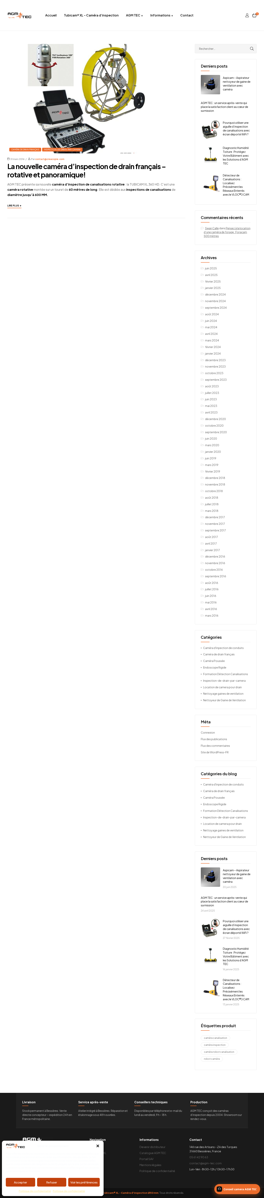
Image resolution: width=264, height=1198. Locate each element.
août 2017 (211, 537)
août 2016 (211, 582)
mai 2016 (211, 602)
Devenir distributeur (152, 1147)
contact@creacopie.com (49, 159)
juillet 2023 (212, 392)
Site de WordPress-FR (215, 752)
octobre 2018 (214, 491)
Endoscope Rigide (214, 667)
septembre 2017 (215, 530)
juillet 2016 (212, 589)
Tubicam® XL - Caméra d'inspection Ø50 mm (130, 1192)
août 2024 (212, 314)
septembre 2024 (216, 307)
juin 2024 (211, 320)
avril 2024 (211, 333)
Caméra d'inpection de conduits (223, 648)
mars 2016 (211, 615)
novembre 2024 (215, 301)
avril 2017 (211, 543)
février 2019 (212, 471)
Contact (186, 15)
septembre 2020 (216, 432)
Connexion (208, 732)
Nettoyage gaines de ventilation (223, 693)
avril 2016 (211, 609)
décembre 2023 (215, 360)
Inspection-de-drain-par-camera (62, 149)
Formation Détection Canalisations (225, 674)
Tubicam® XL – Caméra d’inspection (91, 15)
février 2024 (213, 347)
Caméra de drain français (25, 149)
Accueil (51, 15)
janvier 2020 (213, 451)
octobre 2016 (214, 569)
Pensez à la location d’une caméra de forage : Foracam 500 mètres (227, 232)
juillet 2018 (212, 504)
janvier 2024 (213, 353)
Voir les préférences (84, 1182)
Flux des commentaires (215, 745)
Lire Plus (14, 205)
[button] (98, 1146)
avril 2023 (211, 412)
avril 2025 (211, 275)
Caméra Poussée (214, 661)
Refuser (51, 1182)
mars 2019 (211, 465)
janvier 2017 (212, 550)
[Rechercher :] (226, 48)
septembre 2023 (216, 379)
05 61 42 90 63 (198, 1157)
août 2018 (211, 497)
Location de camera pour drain (222, 687)
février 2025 (213, 281)
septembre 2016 (215, 576)
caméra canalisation (215, 1037)
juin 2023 (211, 399)
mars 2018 (211, 510)
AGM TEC (133, 15)
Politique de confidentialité (35, 1191)
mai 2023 (211, 405)
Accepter (20, 1182)
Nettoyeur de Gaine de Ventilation (224, 700)
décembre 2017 (215, 517)
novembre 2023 (215, 366)
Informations (160, 15)
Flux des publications (214, 739)
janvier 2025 (213, 288)
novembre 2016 (215, 563)
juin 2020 (211, 438)
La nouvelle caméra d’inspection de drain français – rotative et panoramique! (86, 170)
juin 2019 (210, 458)
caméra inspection (215, 1044)
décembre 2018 (215, 478)
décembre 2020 (215, 419)
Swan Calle (212, 228)
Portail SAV (146, 1159)
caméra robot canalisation (219, 1051)
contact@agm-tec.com (205, 1163)
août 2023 (212, 386)
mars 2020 (212, 445)
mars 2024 (212, 340)
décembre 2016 (215, 556)
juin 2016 (210, 595)
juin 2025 (211, 268)
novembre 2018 (215, 484)
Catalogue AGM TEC (153, 1153)
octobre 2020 (214, 425)
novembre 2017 (215, 523)
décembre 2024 (215, 294)
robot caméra (212, 1058)
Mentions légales (150, 1165)
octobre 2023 (214, 373)
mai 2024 (211, 327)
